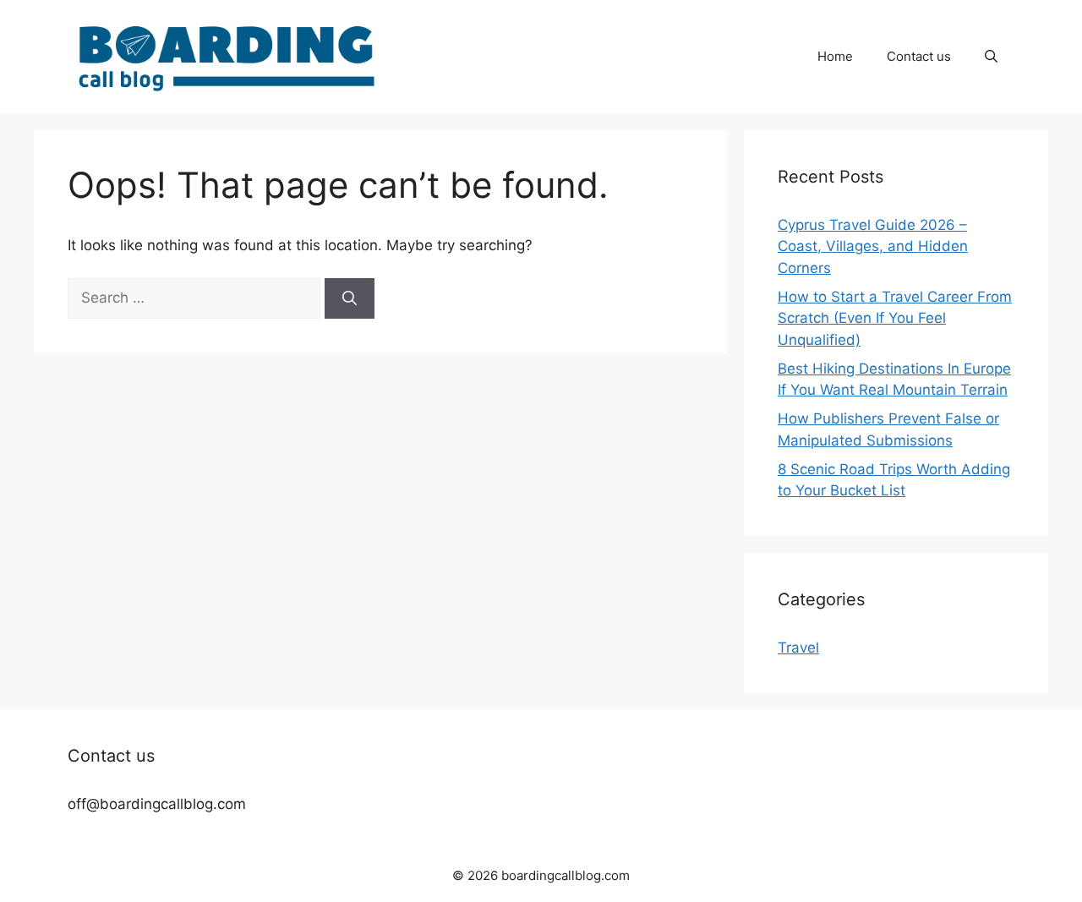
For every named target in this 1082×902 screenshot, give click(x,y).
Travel (798, 647)
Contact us (919, 56)
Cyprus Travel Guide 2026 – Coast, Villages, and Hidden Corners (873, 246)
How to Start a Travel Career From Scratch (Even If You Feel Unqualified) (895, 318)
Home (835, 56)
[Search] (349, 298)
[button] (991, 56)
